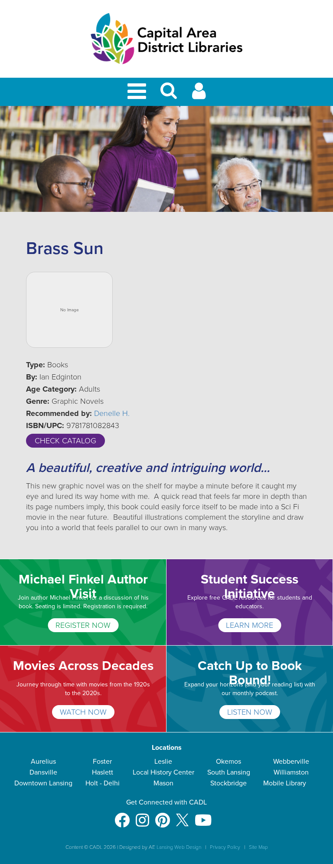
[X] (182, 816)
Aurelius (43, 761)
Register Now (83, 625)
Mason (163, 783)
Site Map (258, 847)
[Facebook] (122, 816)
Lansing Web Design (179, 847)
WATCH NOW (83, 712)
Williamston (291, 772)
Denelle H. (112, 413)
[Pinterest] (162, 816)
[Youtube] (203, 816)
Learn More (249, 625)
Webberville (291, 761)
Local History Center (163, 772)
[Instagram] (142, 816)
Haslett (102, 772)
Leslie (163, 761)
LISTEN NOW (249, 712)
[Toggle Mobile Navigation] (138, 92)
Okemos (228, 761)
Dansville (43, 772)
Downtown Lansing (43, 783)
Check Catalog (65, 440)
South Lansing (228, 772)
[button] (168, 94)
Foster (102, 761)
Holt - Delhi (102, 783)
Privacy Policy (225, 847)
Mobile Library (284, 783)
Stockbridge (228, 783)
